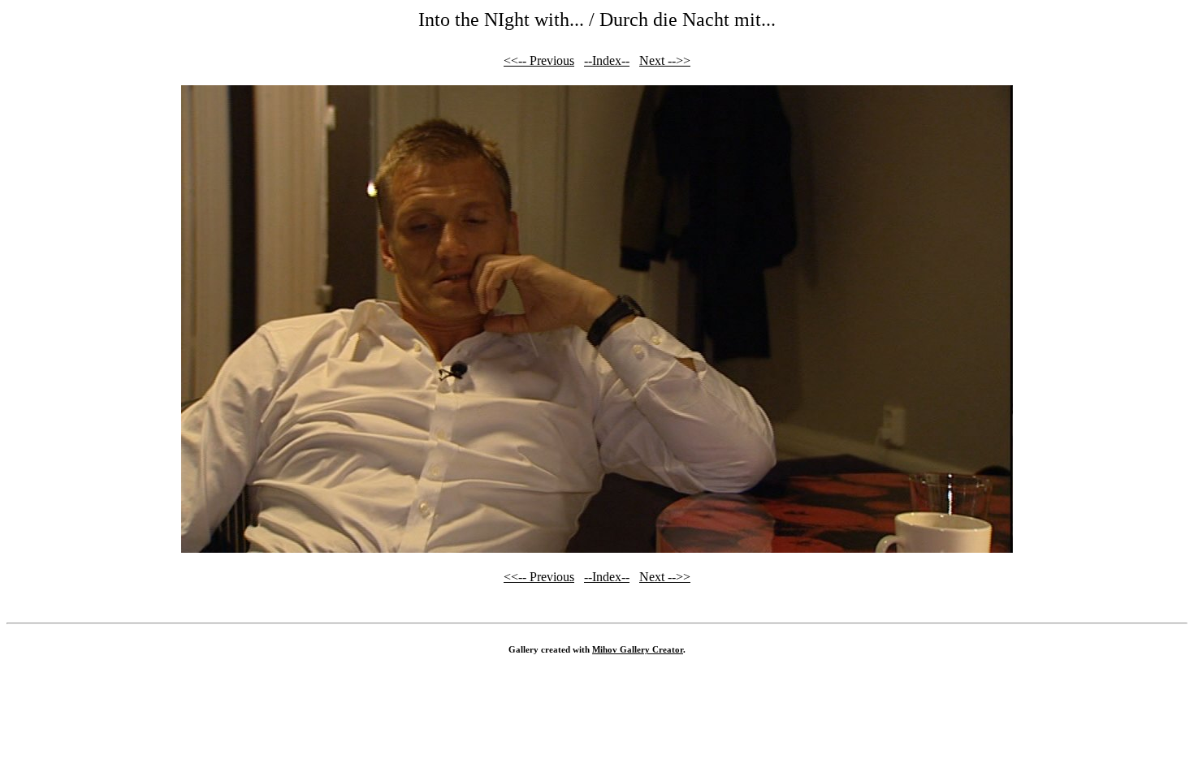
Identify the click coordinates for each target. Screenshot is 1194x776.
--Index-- (606, 60)
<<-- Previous (539, 60)
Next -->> (664, 60)
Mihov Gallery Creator (637, 649)
